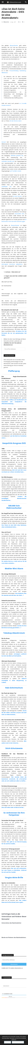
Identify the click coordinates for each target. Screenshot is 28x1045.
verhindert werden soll (8, 161)
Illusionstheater (14, 45)
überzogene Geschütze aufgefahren (12, 264)
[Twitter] (11, 908)
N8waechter (6, 22)
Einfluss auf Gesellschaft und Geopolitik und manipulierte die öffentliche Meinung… (14, 401)
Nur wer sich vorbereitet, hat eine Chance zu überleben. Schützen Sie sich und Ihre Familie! (14, 870)
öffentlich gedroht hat (17, 155)
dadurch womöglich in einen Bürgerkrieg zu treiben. (14, 680)
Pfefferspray (14, 371)
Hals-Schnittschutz (14, 687)
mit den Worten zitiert (15, 121)
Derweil (4, 142)
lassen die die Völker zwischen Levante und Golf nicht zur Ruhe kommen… (14, 712)
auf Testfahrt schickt (15, 171)
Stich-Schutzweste (14, 748)
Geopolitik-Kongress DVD (14, 443)
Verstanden (7, 1042)
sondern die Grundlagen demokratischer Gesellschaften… (14, 498)
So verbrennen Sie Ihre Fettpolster (14, 813)
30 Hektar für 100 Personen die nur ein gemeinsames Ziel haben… (14, 333)
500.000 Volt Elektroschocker (14, 506)
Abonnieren (14, 964)
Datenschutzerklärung (18, 1042)
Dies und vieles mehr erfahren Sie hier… (13, 807)
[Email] (15, 908)
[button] (2, 2)
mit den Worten (17, 196)
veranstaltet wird (19, 213)
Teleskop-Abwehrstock (14, 633)
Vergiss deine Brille (14, 877)
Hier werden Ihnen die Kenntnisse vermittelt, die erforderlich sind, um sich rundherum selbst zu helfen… (14, 779)
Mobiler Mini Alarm (14, 568)
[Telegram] (8, 908)
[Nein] (26, 1040)
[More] (18, 908)
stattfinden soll (6, 186)
